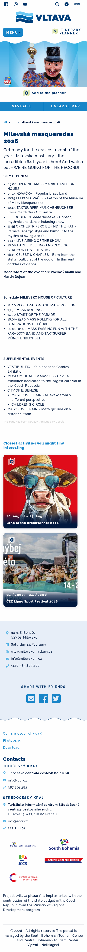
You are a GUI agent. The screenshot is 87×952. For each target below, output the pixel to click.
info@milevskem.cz (26, 659)
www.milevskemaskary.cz (31, 651)
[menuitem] (78, 4)
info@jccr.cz (17, 780)
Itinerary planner (67, 31)
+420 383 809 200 (25, 666)
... (14, 122)
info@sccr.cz (18, 821)
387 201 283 (17, 787)
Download (11, 747)
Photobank (12, 740)
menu (12, 32)
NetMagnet (50, 945)
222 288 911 (17, 828)
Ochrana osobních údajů (22, 733)
